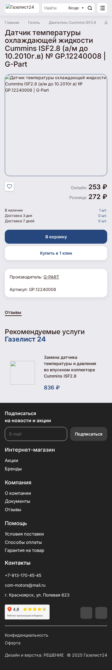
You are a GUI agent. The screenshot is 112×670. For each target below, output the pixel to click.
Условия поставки (24, 534)
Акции (11, 460)
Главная (12, 22)
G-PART (51, 276)
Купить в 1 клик (56, 253)
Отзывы (13, 312)
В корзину (56, 236)
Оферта (13, 642)
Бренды (13, 469)
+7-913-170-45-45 (23, 575)
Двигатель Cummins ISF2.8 (72, 22)
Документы (17, 501)
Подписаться (88, 433)
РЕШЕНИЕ (54, 655)
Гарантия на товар (24, 550)
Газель (34, 22)
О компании (18, 493)
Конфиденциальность (26, 635)
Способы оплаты (23, 542)
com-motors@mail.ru (25, 585)
